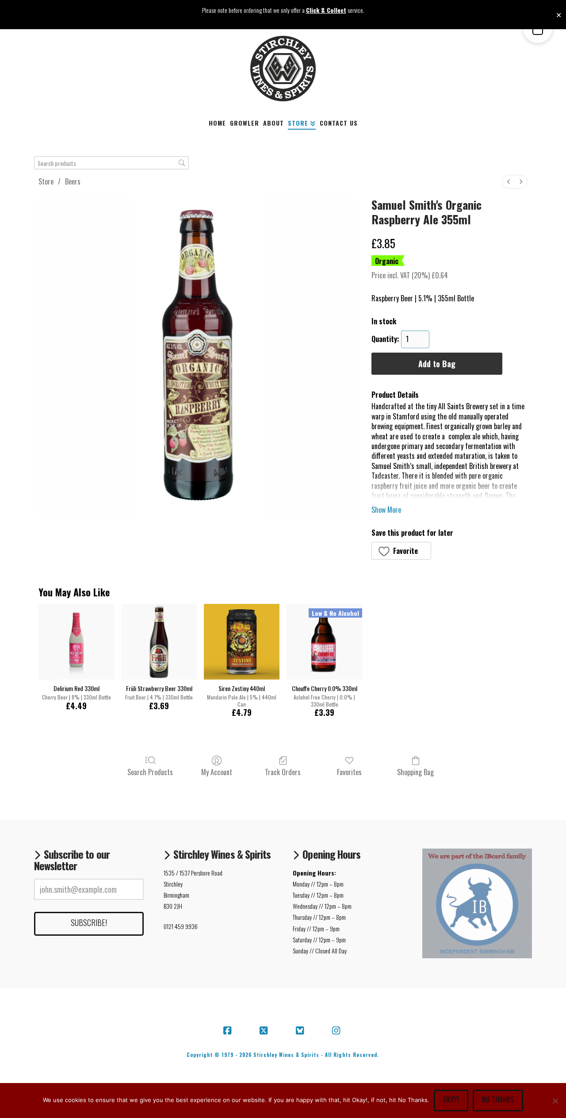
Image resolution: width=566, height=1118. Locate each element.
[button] (401, 551)
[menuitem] (508, 181)
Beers (72, 181)
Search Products (150, 771)
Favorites (349, 771)
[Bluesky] (301, 1031)
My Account (216, 771)
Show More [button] (386, 509)
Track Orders (283, 771)
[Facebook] (229, 1031)
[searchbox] (111, 163)
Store (46, 181)
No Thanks (498, 1099)
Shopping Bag (415, 771)
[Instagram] (337, 1031)
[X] (265, 1031)
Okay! (451, 1099)
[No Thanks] (555, 1100)
